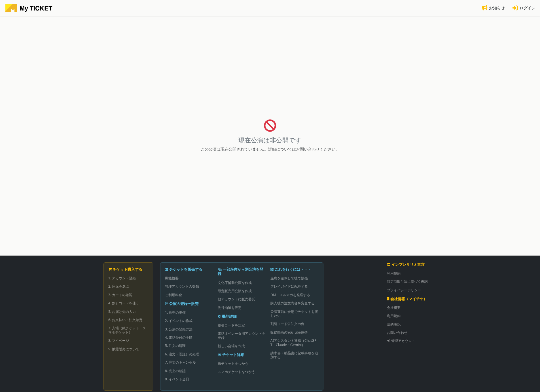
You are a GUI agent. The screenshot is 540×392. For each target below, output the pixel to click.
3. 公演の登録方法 (178, 329)
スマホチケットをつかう (236, 371)
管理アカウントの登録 (182, 286)
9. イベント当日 (177, 379)
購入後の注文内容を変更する (292, 303)
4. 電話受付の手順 (178, 337)
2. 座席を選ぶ (118, 286)
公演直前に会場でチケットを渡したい (294, 313)
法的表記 (394, 324)
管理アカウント (403, 340)
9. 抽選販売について (123, 349)
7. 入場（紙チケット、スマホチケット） (127, 330)
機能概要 (172, 278)
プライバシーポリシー (404, 290)
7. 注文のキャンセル (180, 362)
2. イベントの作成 (178, 320)
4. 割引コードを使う (123, 303)
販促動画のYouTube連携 (289, 332)
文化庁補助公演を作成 (235, 282)
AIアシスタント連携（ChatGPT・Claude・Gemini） (293, 342)
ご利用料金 (173, 294)
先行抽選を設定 (230, 307)
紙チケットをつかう (233, 363)
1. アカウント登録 (122, 278)
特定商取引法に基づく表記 (407, 281)
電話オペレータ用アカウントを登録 (241, 335)
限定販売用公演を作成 (235, 290)
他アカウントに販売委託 (236, 299)
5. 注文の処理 (175, 345)
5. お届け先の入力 (122, 311)
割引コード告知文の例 (287, 323)
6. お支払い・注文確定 (125, 319)
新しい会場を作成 (231, 345)
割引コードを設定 (231, 325)
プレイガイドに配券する (289, 286)
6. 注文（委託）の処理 (182, 354)
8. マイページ (118, 340)
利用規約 (394, 273)
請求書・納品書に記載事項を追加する (294, 355)
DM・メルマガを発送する (290, 294)
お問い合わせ (397, 332)
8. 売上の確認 (175, 370)
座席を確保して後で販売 (289, 278)
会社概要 (394, 307)
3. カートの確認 (120, 294)
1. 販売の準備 (175, 312)
